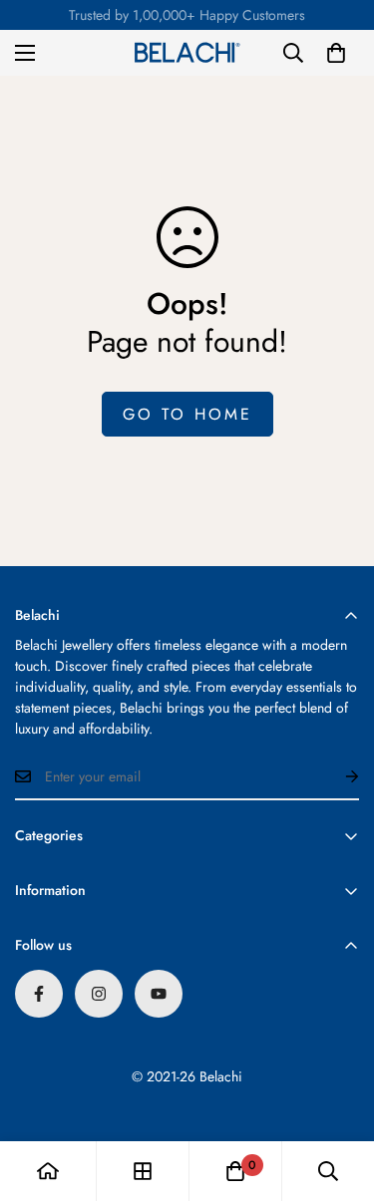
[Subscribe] (336, 776)
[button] (336, 53)
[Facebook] (39, 994)
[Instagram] (99, 994)
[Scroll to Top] (338, 1095)
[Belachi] (187, 53)
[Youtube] (159, 994)
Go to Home (187, 414)
